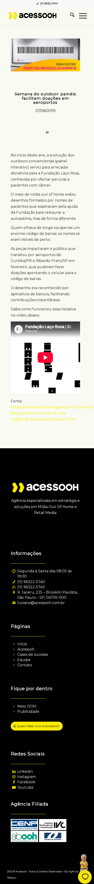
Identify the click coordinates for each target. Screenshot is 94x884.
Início (22, 644)
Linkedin (25, 771)
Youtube (25, 787)
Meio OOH (26, 706)
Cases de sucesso (32, 654)
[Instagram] (13, 776)
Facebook (26, 782)
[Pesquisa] (69, 16)
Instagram (26, 777)
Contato (24, 665)
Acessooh (25, 649)
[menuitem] (69, 16)
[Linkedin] (13, 771)
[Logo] (39, 16)
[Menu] (80, 16)
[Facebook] (13, 782)
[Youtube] (13, 787)
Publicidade (28, 711)
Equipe (24, 660)
